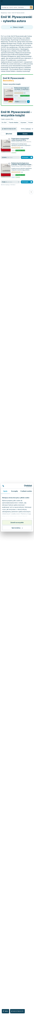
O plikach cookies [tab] (26, 491)
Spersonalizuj (16, 528)
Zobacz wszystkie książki (12, 84)
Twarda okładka (13, 122)
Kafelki (9, 134)
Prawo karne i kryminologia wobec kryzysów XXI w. (20, 139)
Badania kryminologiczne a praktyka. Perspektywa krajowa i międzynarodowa (22, 164)
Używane (23, 122)
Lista (25, 134)
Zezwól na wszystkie (17, 522)
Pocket (30, 122)
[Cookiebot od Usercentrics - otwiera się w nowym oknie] (24, 486)
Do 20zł (4, 122)
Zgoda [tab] (5, 491)
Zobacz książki (17, 27)
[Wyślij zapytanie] (31, 7)
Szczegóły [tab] (14, 491)
